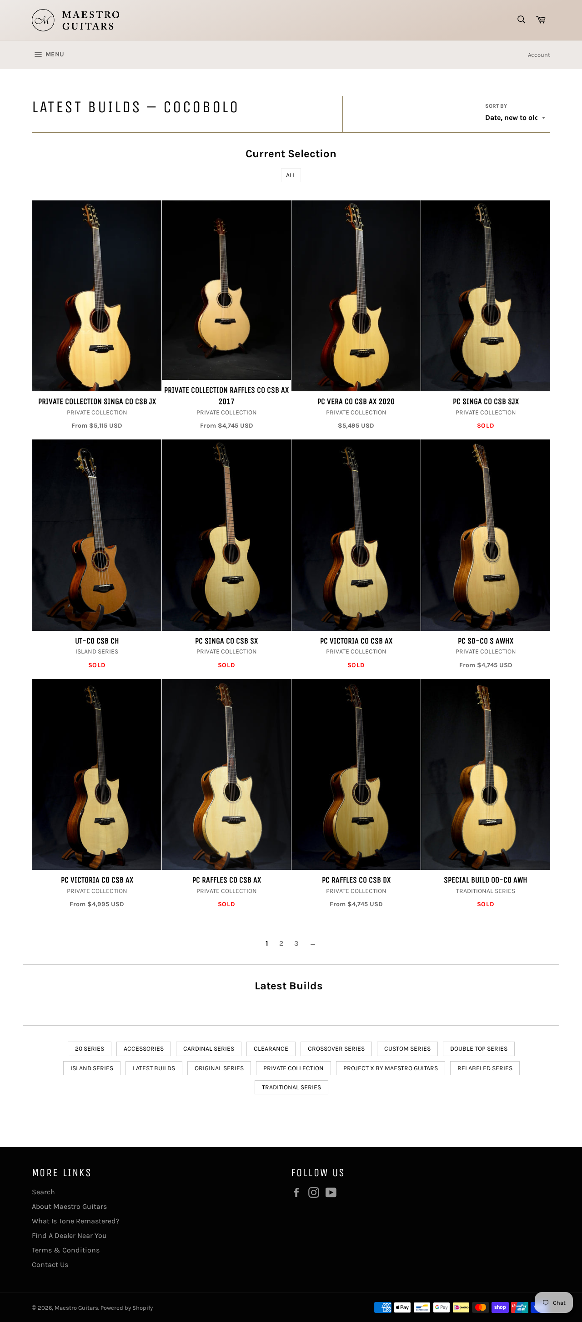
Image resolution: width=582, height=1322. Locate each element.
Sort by (496, 106)
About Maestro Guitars (69, 1206)
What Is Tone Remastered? (76, 1221)
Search (43, 1191)
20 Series (89, 1049)
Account (539, 54)
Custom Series (407, 1049)
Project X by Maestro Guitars (390, 1068)
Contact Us (50, 1264)
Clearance (271, 1049)
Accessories (144, 1049)
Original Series (219, 1068)
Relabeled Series (484, 1068)
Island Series (91, 1068)
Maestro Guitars (76, 1307)
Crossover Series (336, 1049)
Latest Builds (154, 1068)
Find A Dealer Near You (69, 1235)
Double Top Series (478, 1049)
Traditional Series (291, 1087)
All (291, 175)
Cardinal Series (208, 1049)
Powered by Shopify (126, 1307)
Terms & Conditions (66, 1250)
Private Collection (293, 1068)
